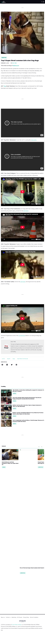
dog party (34, 140)
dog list (8, 358)
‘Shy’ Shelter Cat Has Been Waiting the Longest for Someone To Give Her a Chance (28, 390)
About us (3, 617)
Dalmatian (25, 210)
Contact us (8, 617)
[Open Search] (42, 1)
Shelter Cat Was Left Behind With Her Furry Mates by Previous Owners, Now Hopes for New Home (28, 413)
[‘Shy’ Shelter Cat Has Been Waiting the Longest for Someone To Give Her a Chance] (6, 393)
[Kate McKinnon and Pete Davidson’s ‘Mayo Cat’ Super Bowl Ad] (10, 454)
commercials (22, 335)
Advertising (13, 617)
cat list (3, 358)
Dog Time (14, 63)
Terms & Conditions (34, 617)
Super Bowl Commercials (22, 358)
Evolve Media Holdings (16, 624)
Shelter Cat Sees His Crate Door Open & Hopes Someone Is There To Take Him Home (27, 406)
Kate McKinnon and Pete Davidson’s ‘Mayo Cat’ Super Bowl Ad (10, 463)
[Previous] (39, 446)
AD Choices (19, 617)
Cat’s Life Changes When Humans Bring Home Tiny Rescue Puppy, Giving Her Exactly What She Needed (27, 398)
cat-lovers (22, 281)
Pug (5, 86)
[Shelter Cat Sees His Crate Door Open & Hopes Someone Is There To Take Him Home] (6, 408)
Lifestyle (4, 57)
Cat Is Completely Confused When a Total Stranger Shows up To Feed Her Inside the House (28, 421)
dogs (14, 358)
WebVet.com (16, 65)
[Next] (41, 446)
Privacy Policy (26, 617)
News (14, 393)
